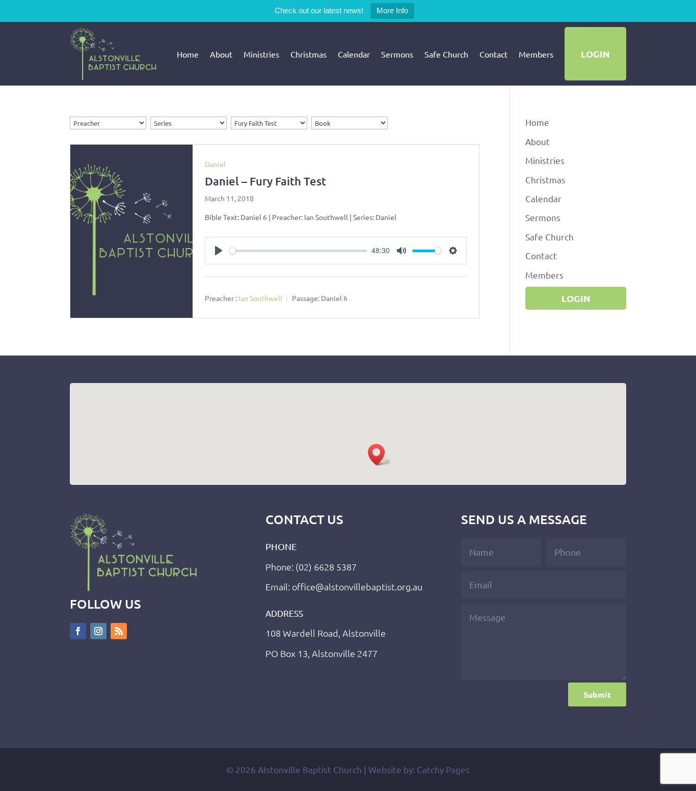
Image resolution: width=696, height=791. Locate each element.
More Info (392, 10)
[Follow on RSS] (119, 631)
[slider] (298, 251)
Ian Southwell (260, 298)
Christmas (308, 54)
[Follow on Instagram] (98, 631)
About (221, 54)
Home (188, 54)
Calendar (354, 54)
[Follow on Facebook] (78, 631)
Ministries (261, 54)
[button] (379, 455)
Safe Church (446, 54)
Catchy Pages (443, 769)
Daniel (215, 164)
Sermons (397, 54)
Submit (597, 694)
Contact (493, 54)
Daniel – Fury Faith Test (265, 181)
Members (536, 54)
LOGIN (595, 54)
